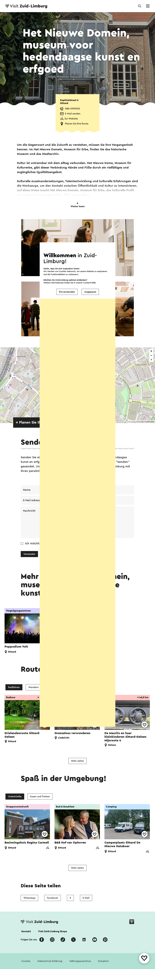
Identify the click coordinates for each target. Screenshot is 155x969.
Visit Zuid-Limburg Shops (52, 931)
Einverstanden (67, 292)
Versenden (29, 554)
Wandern (33, 687)
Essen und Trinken (40, 796)
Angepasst (90, 292)
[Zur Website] (47, 848)
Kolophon (103, 961)
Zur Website (71, 118)
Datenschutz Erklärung (50, 961)
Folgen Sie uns (29, 939)
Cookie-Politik (89, 283)
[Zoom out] (151, 355)
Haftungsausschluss (80, 961)
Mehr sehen (77, 761)
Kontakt (26, 931)
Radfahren (14, 687)
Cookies (25, 961)
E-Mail (86, 898)
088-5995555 (72, 108)
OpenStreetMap (137, 422)
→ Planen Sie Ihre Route (36, 422)
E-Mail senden (72, 113)
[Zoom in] (151, 351)
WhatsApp (29, 898)
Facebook (52, 898)
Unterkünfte (14, 796)
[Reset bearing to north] (151, 360)
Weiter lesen (78, 206)
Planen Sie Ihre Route (76, 123)
